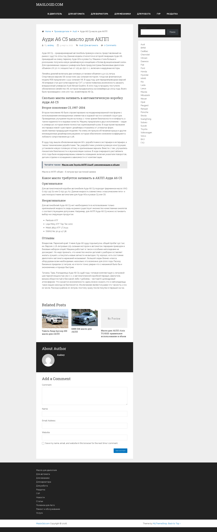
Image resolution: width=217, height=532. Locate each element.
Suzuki (144, 126)
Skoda (144, 115)
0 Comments (110, 45)
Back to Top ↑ (174, 523)
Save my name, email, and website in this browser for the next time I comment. (81, 443)
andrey (50, 45)
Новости (40, 497)
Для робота (144, 14)
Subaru (144, 122)
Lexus (143, 88)
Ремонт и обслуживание (48, 509)
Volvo (143, 136)
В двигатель (55, 14)
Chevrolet (145, 54)
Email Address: (49, 420)
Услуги (39, 513)
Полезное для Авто (45, 505)
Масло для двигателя (46, 470)
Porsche (144, 112)
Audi (81, 45)
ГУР (158, 14)
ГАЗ (142, 143)
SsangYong (146, 119)
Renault (144, 109)
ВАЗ (143, 139)
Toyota (144, 129)
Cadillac (144, 51)
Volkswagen (146, 132)
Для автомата (76, 14)
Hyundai (144, 75)
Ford (143, 68)
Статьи (39, 501)
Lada (143, 85)
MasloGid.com (49, 4)
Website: (46, 432)
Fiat (142, 65)
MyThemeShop (160, 523)
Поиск (144, 28)
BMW (143, 48)
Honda (144, 71)
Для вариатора (99, 14)
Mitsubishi (145, 95)
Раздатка (172, 14)
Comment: (47, 385)
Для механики (122, 14)
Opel (143, 102)
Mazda (144, 92)
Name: (45, 409)
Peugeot (145, 105)
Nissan (144, 98)
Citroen (144, 58)
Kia (142, 82)
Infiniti (143, 78)
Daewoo (145, 61)
